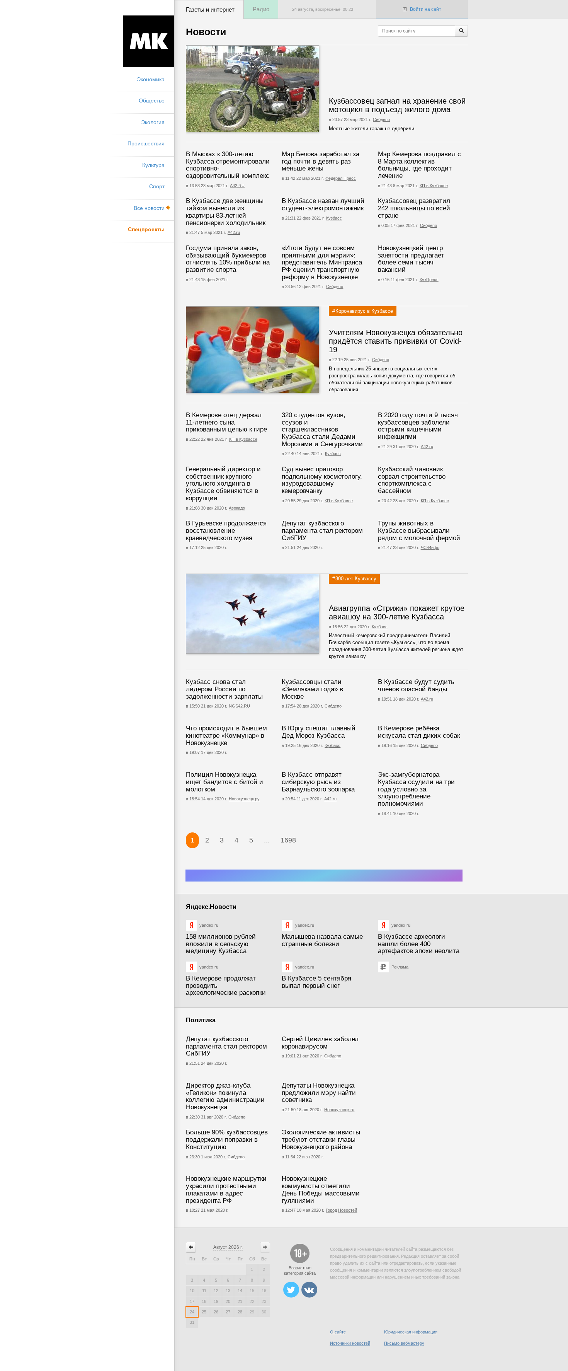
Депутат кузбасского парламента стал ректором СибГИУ (322, 530)
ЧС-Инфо (430, 547)
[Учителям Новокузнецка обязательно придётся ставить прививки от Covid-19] (276, 349)
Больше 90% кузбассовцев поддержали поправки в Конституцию (227, 1139)
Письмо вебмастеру (404, 1343)
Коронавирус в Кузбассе (364, 311)
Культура (153, 165)
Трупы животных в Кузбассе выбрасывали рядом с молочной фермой (419, 530)
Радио (261, 9)
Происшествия (146, 143)
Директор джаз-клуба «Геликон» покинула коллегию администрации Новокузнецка (225, 1096)
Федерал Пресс (340, 178)
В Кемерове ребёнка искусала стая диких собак (419, 732)
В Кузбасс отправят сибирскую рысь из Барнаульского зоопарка (318, 782)
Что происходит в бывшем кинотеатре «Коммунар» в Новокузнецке (226, 735)
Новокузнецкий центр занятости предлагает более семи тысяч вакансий (411, 258)
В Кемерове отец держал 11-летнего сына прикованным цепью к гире (226, 422)
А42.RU (237, 185)
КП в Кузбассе (434, 185)
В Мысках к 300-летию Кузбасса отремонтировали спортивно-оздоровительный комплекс (228, 164)
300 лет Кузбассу (355, 578)
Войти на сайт (425, 9)
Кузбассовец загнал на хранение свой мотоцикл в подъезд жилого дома (397, 105)
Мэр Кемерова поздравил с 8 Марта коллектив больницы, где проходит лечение (419, 164)
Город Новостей (341, 1210)
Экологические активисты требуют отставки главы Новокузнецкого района (321, 1139)
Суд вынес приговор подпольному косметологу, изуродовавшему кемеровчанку (322, 480)
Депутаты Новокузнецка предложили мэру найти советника (319, 1092)
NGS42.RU (239, 706)
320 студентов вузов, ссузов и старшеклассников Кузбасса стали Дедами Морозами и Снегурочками (322, 429)
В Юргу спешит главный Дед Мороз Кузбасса (318, 732)
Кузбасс (334, 218)
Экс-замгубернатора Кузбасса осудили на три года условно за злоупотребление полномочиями (416, 789)
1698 (288, 840)
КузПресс (429, 279)
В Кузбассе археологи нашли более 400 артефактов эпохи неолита (418, 944)
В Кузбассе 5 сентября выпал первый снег (316, 982)
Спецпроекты (146, 229)
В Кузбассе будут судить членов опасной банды (416, 685)
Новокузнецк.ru (339, 1109)
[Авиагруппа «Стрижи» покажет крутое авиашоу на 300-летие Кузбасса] (276, 614)
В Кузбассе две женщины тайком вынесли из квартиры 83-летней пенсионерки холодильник (225, 211)
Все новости (149, 208)
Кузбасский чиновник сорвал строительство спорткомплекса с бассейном (412, 480)
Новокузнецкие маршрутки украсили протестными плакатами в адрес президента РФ (226, 1189)
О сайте (338, 1332)
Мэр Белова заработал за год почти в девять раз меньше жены (320, 161)
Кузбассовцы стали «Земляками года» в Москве (312, 689)
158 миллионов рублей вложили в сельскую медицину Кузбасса (221, 944)
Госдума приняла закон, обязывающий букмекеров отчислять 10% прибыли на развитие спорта (228, 258)
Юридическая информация (410, 1332)
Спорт (157, 186)
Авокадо (237, 508)
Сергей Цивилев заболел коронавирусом (320, 1042)
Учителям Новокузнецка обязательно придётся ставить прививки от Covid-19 (396, 341)
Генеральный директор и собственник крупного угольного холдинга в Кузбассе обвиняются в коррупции (223, 484)
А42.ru (234, 232)
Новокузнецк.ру (244, 798)
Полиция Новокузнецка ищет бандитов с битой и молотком (224, 782)
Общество (152, 100)
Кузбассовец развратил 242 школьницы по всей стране (414, 208)
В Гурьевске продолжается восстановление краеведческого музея (226, 530)
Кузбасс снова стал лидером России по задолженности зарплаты (224, 689)
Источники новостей (350, 1343)
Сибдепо (381, 119)
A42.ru (427, 699)
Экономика (151, 79)
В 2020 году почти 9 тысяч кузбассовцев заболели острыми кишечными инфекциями (418, 425)
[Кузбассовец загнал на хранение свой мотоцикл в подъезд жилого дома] (276, 88)
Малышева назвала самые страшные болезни (322, 940)
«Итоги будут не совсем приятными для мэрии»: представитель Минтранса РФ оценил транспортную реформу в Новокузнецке (322, 262)
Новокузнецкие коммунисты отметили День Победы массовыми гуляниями (321, 1189)
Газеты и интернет (210, 9)
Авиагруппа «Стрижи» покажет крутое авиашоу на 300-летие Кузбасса (396, 612)
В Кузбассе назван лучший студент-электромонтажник (323, 204)
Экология (153, 122)
